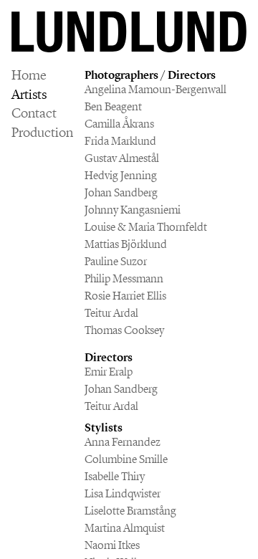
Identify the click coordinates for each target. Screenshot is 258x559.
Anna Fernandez (123, 442)
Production (42, 132)
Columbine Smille (126, 459)
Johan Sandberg (121, 192)
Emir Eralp (109, 371)
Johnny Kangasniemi (133, 209)
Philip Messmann (124, 278)
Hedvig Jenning (121, 175)
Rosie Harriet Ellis (125, 295)
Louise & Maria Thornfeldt (146, 227)
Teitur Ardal (111, 313)
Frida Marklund (120, 141)
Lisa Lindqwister (123, 493)
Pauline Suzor (116, 261)
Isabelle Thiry (115, 476)
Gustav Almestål (122, 158)
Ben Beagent (113, 106)
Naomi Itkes (112, 545)
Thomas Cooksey (124, 330)
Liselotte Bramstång (130, 510)
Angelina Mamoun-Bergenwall (155, 89)
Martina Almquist (125, 528)
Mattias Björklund (126, 244)
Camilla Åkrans (119, 123)
